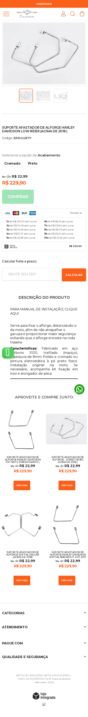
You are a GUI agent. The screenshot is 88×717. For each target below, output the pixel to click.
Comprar (18, 196)
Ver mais (22, 485)
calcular (73, 275)
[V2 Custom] (26, 13)
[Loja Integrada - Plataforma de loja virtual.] (44, 695)
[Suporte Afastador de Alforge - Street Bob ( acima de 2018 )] (66, 448)
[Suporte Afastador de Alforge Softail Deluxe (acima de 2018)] (21, 543)
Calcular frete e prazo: (19, 261)
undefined (44, 4)
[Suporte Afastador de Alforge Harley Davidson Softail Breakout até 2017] (66, 543)
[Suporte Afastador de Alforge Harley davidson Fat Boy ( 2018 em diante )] (21, 448)
